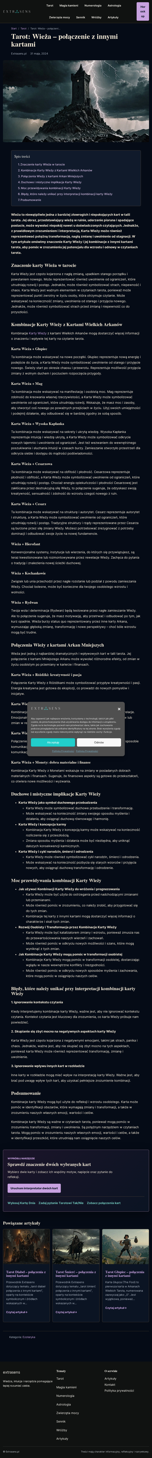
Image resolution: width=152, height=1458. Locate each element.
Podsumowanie (31, 200)
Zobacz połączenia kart (103, 1203)
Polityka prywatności (119, 1390)
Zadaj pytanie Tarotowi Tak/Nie (61, 1203)
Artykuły (110, 1378)
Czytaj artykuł (17, 1312)
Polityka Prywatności (63, 751)
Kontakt (110, 1384)
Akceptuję (53, 742)
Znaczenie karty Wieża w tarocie (42, 164)
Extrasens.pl (19, 53)
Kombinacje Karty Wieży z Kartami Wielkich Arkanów (56, 170)
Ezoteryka (29, 1337)
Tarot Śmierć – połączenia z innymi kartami (76, 1273)
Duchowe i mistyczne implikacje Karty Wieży (51, 182)
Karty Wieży (38, 333)
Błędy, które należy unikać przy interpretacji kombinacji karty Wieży (67, 194)
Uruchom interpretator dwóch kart (34, 1188)
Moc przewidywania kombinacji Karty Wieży (51, 188)
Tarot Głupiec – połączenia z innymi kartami (124, 1273)
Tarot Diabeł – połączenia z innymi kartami (26, 1273)
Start (14, 28)
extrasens (11, 1372)
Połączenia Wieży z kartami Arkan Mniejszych (52, 176)
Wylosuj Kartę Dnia (21, 1203)
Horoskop (142, 11)
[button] (119, 709)
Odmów (99, 742)
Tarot (24, 28)
